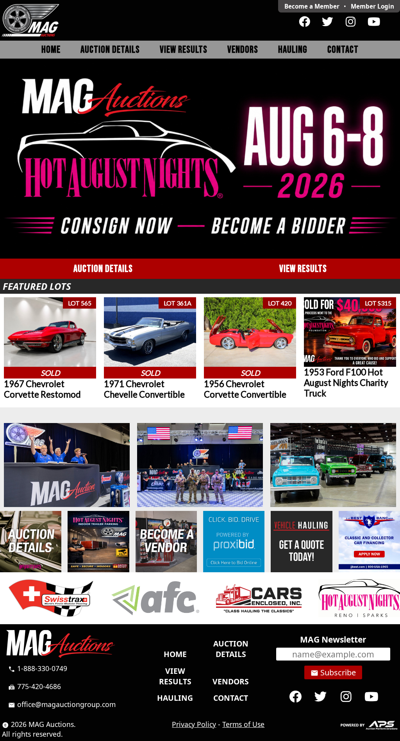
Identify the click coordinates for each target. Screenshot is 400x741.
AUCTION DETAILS (103, 269)
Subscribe (333, 672)
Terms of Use (243, 724)
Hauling (292, 50)
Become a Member (311, 6)
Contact (343, 50)
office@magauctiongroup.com (62, 704)
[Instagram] (350, 22)
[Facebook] (304, 22)
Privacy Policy (194, 724)
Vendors (242, 50)
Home (51, 50)
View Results (183, 50)
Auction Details (110, 50)
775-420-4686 (34, 686)
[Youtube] (373, 22)
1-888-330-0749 (37, 668)
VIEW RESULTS (303, 269)
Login (372, 6)
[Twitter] (327, 22)
